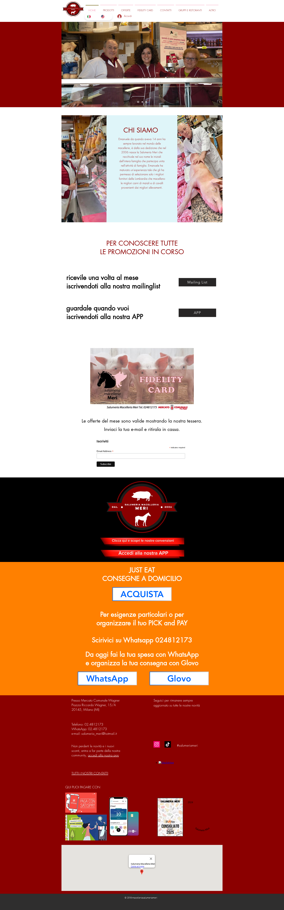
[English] (105, 16)
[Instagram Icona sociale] (157, 744)
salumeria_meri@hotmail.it (99, 733)
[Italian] (91, 16)
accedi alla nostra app (103, 755)
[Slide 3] (142, 102)
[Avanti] (217, 64)
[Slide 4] (137, 102)
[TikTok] (168, 744)
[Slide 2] (146, 102)
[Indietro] (66, 64)
